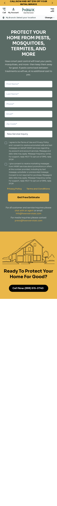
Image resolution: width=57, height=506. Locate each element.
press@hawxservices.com (28, 220)
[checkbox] (6, 143)
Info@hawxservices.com (28, 213)
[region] (28, 3)
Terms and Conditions (38, 188)
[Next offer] (52, 3)
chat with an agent (24, 210)
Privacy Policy (14, 188)
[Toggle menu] (52, 11)
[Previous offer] (4, 3)
